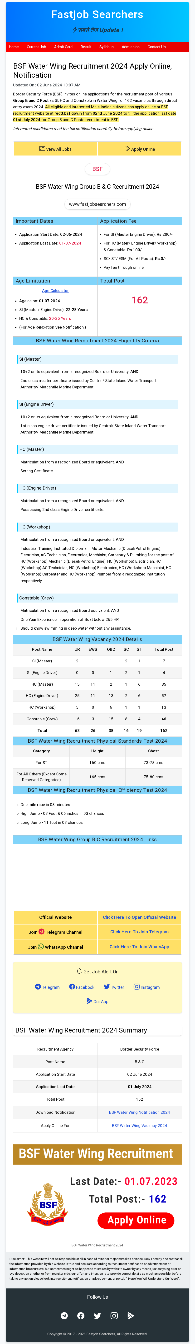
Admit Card (63, 47)
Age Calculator (55, 290)
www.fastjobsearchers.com (97, 204)
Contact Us (157, 47)
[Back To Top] (187, 1337)
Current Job (36, 47)
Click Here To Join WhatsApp (139, 946)
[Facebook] (80, 1316)
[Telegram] (64, 1316)
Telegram (50, 987)
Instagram (150, 987)
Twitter (117, 987)
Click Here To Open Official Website (139, 917)
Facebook (84, 987)
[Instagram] (114, 1316)
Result (86, 47)
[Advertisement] (97, 877)
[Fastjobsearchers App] (130, 1316)
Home (14, 47)
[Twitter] (97, 1316)
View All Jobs (58, 149)
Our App (100, 1001)
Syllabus (106, 47)
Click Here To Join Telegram (139, 931)
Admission (131, 47)
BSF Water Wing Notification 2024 (139, 1112)
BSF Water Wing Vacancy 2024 (139, 1125)
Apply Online (142, 149)
